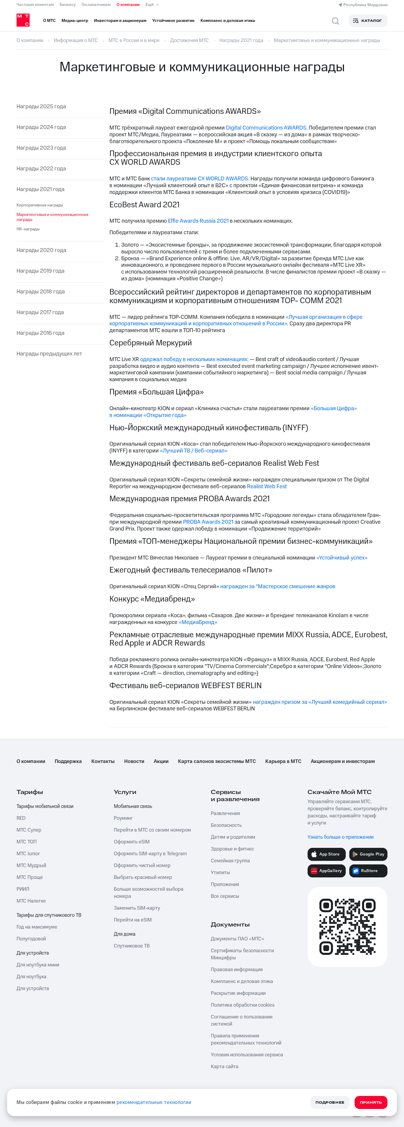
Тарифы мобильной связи (45, 806)
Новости (134, 761)
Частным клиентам (35, 5)
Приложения (225, 884)
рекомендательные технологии (154, 1102)
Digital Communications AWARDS (266, 128)
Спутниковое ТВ (132, 946)
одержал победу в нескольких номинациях (193, 359)
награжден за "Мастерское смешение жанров (277, 587)
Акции (161, 761)
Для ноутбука (31, 976)
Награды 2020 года (41, 250)
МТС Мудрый (31, 865)
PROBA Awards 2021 (208, 522)
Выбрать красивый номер (143, 877)
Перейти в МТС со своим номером (152, 830)
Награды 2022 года (41, 169)
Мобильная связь (133, 806)
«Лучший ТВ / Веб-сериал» (193, 451)
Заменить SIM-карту (137, 908)
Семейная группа (230, 860)
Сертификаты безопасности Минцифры (242, 954)
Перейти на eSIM (133, 920)
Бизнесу (68, 5)
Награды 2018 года (41, 292)
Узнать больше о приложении (341, 837)
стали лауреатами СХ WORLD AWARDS (199, 179)
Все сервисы (225, 896)
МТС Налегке (31, 901)
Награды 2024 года (41, 127)
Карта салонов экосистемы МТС (217, 761)
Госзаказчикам (96, 5)
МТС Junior (28, 853)
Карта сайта (224, 1066)
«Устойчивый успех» (342, 558)
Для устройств (33, 953)
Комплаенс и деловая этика (242, 981)
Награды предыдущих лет (49, 354)
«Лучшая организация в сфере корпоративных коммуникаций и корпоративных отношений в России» (236, 320)
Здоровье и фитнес (232, 849)
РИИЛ (23, 889)
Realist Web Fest (267, 487)
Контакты (103, 761)
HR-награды (28, 229)
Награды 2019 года (40, 271)
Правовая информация (237, 969)
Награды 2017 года (40, 312)
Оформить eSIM (132, 841)
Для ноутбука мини (38, 964)
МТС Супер (29, 830)
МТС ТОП (27, 841)
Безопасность (226, 825)
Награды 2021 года (40, 189)
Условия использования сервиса (247, 1054)
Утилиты (220, 872)
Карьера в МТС (283, 761)
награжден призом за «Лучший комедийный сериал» (320, 702)
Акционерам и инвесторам (343, 761)
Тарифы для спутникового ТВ (49, 915)
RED (21, 818)
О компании (128, 5)
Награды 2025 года (41, 107)
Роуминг (123, 818)
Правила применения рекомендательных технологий (246, 1039)
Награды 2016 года (40, 333)
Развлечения (225, 813)
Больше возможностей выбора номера (148, 893)
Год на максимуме (37, 927)
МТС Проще (30, 877)
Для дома (124, 934)
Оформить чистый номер (142, 865)
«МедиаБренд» (198, 622)
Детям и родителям (233, 837)
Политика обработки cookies (242, 1005)
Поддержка (68, 761)
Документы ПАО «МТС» (237, 938)
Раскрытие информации (238, 993)
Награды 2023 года (41, 148)
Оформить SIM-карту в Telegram (150, 853)
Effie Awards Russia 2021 (198, 221)
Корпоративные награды (40, 205)
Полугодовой (31, 938)
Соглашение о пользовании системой (241, 1020)
